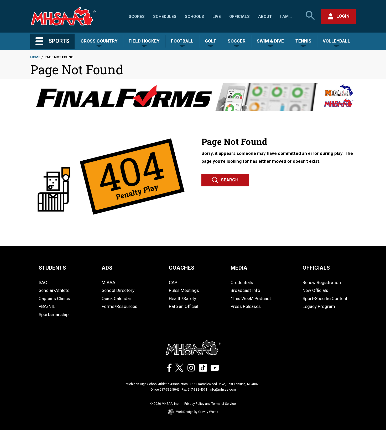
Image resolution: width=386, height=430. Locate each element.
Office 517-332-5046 (165, 389)
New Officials (315, 290)
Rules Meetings (184, 290)
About (265, 16)
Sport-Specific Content (324, 298)
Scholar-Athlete (54, 290)
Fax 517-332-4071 (194, 389)
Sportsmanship (54, 314)
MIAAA (108, 282)
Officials (239, 16)
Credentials (242, 282)
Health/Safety (182, 298)
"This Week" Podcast (251, 298)
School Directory (118, 290)
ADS (107, 268)
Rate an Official (183, 306)
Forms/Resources (119, 306)
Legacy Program (318, 306)
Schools (194, 16)
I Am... (286, 16)
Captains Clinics (54, 298)
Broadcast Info (245, 290)
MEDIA (239, 268)
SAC (43, 282)
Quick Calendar (116, 298)
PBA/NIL (47, 306)
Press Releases (246, 306)
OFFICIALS (316, 268)
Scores (137, 16)
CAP (173, 282)
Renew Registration (321, 282)
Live (216, 16)
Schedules (164, 16)
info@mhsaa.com (223, 389)
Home (35, 57)
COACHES (181, 268)
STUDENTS (52, 268)
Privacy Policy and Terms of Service (210, 404)
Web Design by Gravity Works (197, 412)
